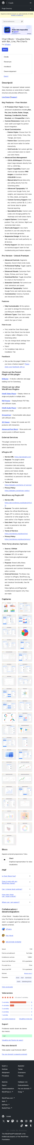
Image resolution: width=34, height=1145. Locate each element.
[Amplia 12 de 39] (30, 666)
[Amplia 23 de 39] (14, 739)
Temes (20, 1069)
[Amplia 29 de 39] (14, 776)
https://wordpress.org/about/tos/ (16, 534)
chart (22, 977)
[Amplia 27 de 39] (14, 764)
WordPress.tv (7, 1092)
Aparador (21, 1066)
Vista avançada (7, 987)
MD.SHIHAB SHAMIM (13, 942)
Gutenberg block (26, 981)
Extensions (22, 1072)
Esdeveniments (23, 1085)
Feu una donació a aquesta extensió (14, 1054)
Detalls (6, 57)
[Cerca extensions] (22, 21)
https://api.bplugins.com (23, 457)
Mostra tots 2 (28, 973)
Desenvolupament (10, 71)
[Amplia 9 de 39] (14, 654)
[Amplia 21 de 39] (14, 727)
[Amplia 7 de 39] (14, 641)
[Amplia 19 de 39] (14, 715)
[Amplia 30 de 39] (30, 776)
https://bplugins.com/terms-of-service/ (18, 485)
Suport (6, 76)
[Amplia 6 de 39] (30, 629)
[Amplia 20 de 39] (30, 715)
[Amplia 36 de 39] (30, 813)
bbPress (6, 1105)
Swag (21, 1092)
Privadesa (5, 1076)
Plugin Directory (7, 8)
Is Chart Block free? (9, 876)
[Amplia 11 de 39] (14, 666)
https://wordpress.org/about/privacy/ (17, 539)
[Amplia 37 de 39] (14, 825)
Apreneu (4, 1082)
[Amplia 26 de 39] (30, 751)
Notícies (5, 1069)
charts (18, 981)
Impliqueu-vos (22, 1082)
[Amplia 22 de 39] (30, 727)
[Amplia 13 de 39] (14, 678)
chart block (28, 977)
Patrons (20, 1076)
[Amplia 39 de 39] (14, 837)
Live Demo (6, 97)
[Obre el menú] (31, 3)
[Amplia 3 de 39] (14, 617)
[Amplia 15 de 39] (14, 690)
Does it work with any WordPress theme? (9, 882)
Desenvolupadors (8, 1088)
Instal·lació (7, 67)
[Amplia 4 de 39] (30, 617)
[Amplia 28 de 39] (30, 764)
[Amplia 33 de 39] (14, 800)
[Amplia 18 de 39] (30, 703)
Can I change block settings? (12, 889)
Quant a (4, 1066)
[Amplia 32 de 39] (30, 788)
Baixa (5, 49)
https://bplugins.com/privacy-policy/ (17, 491)
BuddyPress (7, 1108)
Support (14, 97)
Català (8, 1116)
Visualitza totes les (25, 1019)
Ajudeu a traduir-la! (17, 15)
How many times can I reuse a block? (9, 895)
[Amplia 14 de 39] (30, 678)
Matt (4, 1101)
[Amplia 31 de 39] (14, 788)
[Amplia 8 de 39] (30, 641)
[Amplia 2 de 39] (30, 605)
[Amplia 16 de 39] (30, 690)
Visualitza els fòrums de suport (12, 1040)
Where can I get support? (11, 902)
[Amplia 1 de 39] (14, 605)
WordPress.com (8, 1098)
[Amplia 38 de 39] (30, 825)
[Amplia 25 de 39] (14, 751)
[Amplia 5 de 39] (14, 629)
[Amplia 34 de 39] (30, 800)
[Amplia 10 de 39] (30, 654)
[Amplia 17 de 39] (14, 703)
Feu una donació (24, 1088)
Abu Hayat (9, 935)
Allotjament (6, 1072)
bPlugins (7, 44)
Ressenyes (7, 62)
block (17, 977)
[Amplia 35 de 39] (14, 813)
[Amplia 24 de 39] (30, 739)
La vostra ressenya (8, 1019)
